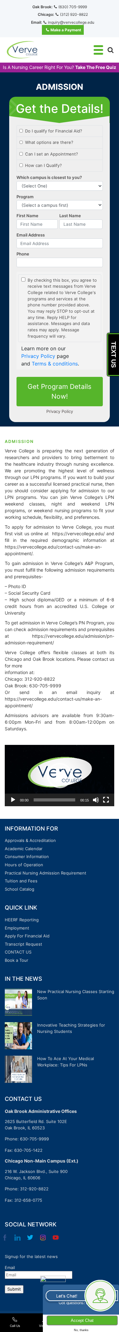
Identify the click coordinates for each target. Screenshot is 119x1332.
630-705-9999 (34, 1138)
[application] (59, 775)
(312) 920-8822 (74, 14)
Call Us (15, 1326)
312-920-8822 (34, 1188)
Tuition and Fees (21, 880)
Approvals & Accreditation (30, 840)
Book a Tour (16, 960)
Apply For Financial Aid (27, 935)
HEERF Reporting (22, 919)
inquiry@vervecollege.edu (71, 22)
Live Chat (80, 1295)
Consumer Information (27, 856)
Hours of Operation (24, 864)
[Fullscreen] (106, 800)
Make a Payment (65, 30)
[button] (59, 775)
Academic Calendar (24, 848)
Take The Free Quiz (95, 67)
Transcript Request (23, 944)
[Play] (13, 800)
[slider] (54, 799)
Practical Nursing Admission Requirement (45, 872)
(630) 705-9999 (72, 6)
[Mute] (96, 800)
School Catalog (19, 889)
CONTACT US (18, 951)
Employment (17, 927)
